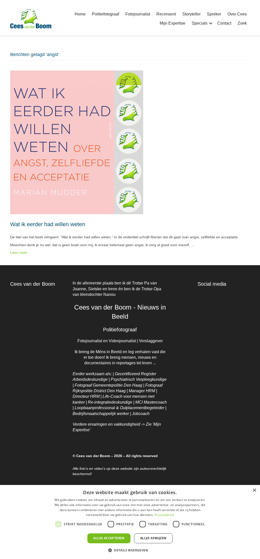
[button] (210, 23)
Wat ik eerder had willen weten (47, 224)
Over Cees (237, 14)
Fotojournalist (137, 14)
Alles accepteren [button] (108, 538)
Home (80, 14)
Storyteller (191, 14)
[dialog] (130, 522)
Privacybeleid (164, 515)
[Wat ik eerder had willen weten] (76, 142)
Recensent (166, 14)
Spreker (214, 14)
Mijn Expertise (172, 23)
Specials (199, 23)
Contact (224, 23)
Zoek (242, 23)
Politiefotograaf (105, 14)
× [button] (254, 490)
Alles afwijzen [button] (153, 538)
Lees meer (18, 252)
